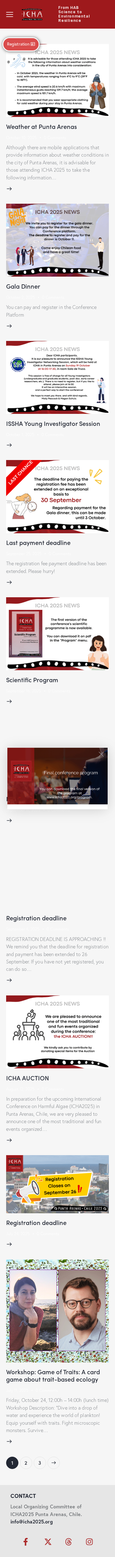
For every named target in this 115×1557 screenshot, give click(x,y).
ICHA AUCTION (27, 1077)
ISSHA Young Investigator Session (53, 423)
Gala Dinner (23, 286)
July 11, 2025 (17, 1390)
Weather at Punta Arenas (41, 126)
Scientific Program (32, 679)
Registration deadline (36, 917)
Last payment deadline (38, 542)
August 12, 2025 (20, 1089)
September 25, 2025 (23, 553)
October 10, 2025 (21, 137)
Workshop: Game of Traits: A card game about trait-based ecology (53, 1375)
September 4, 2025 (22, 929)
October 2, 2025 (20, 297)
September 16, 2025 (23, 690)
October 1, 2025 (20, 434)
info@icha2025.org (31, 1521)
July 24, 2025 (17, 1233)
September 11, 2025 (23, 809)
